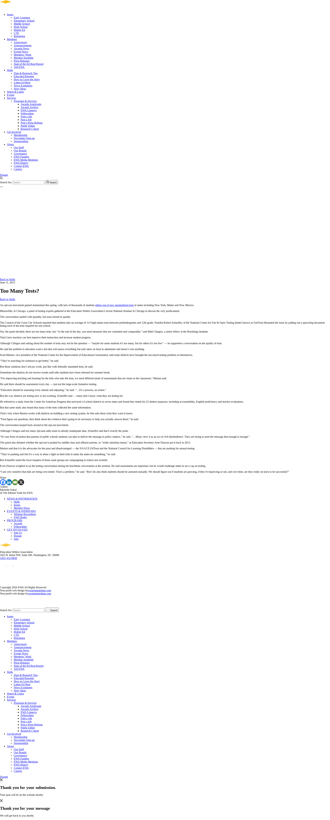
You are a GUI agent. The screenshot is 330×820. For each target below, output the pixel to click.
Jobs (16, 538)
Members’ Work (22, 54)
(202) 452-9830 (8, 558)
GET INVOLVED (17, 529)
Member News (22, 508)
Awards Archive (29, 107)
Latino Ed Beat (22, 82)
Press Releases (22, 60)
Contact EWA (21, 166)
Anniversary (20, 42)
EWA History (21, 162)
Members (12, 39)
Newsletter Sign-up (24, 138)
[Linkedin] (9, 482)
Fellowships (27, 113)
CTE (16, 33)
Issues (10, 14)
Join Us (18, 532)
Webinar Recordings (25, 514)
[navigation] (1, 186)
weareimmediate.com (39, 590)
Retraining (19, 36)
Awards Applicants (31, 104)
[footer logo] (15, 548)
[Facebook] (3, 482)
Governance (20, 153)
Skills (10, 70)
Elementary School (24, 20)
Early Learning (22, 17)
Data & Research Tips (26, 73)
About (10, 144)
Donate (4, 174)
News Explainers (23, 85)
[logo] (15, 8)
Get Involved (14, 132)
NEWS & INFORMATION (22, 498)
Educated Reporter (24, 76)
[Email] (15, 482)
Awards (18, 523)
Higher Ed (19, 30)
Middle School (22, 23)
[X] (21, 482)
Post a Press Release (32, 122)
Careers (18, 169)
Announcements (22, 45)
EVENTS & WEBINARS (21, 511)
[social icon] (3, 564)
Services (11, 98)
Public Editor (28, 125)
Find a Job (26, 116)
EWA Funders (21, 156)
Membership (20, 135)
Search (53, 182)
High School (21, 26)
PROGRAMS (14, 520)
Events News (21, 51)
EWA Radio (20, 517)
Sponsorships (21, 141)
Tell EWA (19, 67)
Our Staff (19, 147)
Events (10, 94)
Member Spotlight (23, 57)
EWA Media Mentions (26, 159)
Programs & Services (25, 101)
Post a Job (26, 119)
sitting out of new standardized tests (114, 305)
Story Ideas (20, 88)
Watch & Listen (15, 91)
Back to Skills (7, 279)
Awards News (21, 48)
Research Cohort (30, 128)
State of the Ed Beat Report (28, 64)
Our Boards (20, 150)
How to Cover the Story (27, 79)
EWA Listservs (29, 110)
